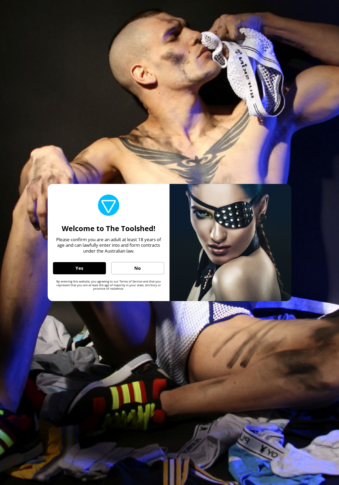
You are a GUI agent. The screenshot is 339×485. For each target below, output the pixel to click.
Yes (79, 268)
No (137, 268)
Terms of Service (130, 281)
